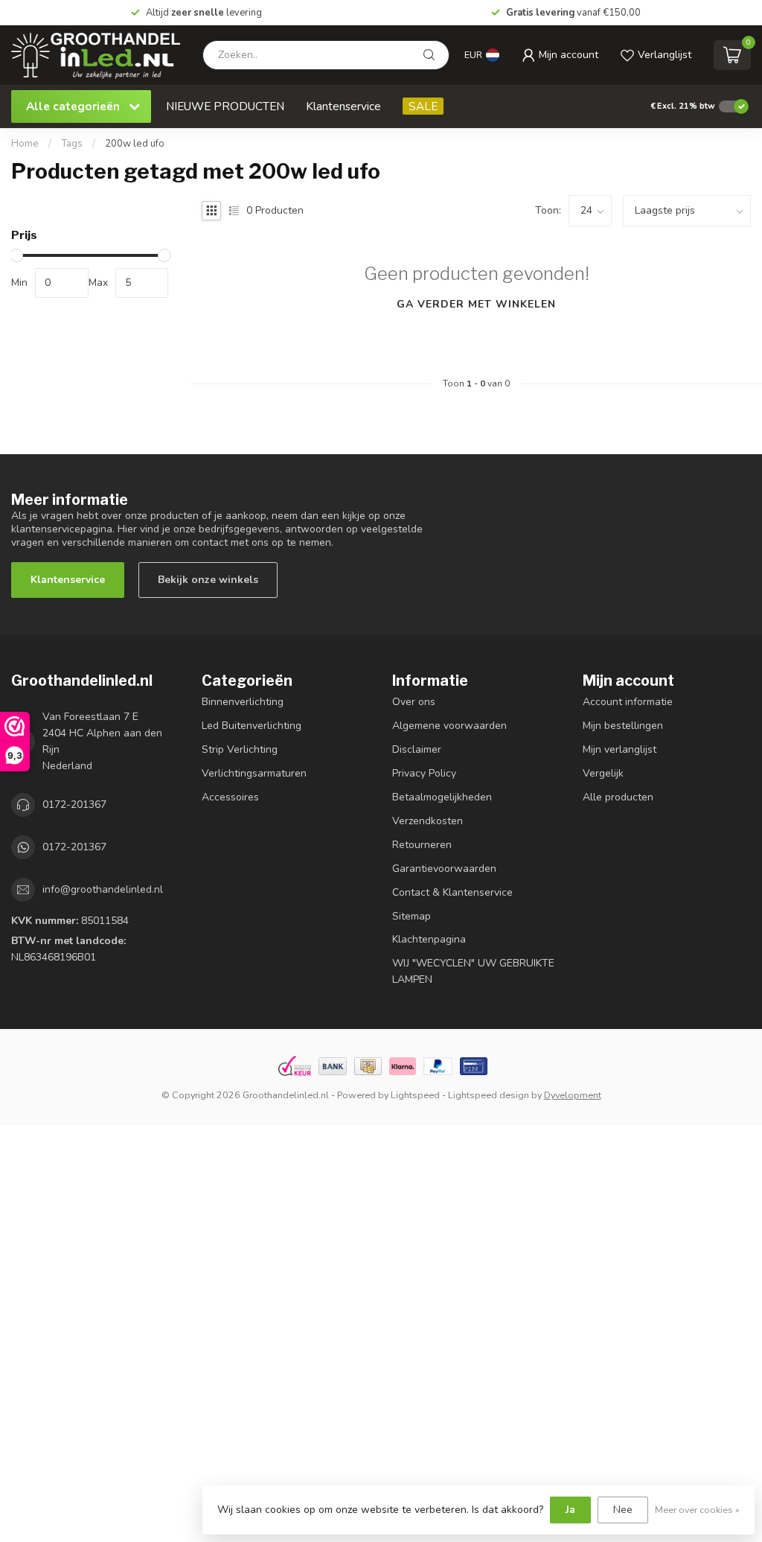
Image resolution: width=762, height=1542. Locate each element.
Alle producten (618, 797)
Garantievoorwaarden (444, 868)
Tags (72, 143)
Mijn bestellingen (623, 726)
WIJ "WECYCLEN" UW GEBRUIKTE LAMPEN (473, 971)
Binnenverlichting (243, 702)
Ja (570, 1510)
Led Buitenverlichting (251, 726)
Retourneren (422, 845)
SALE (423, 106)
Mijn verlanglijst (619, 749)
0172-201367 (74, 804)
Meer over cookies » (697, 1509)
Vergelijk (603, 773)
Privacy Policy (424, 773)
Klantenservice (343, 106)
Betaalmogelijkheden (442, 797)
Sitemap (411, 916)
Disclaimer (416, 749)
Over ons (413, 702)
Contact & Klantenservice (452, 892)
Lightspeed (415, 1095)
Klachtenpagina (429, 939)
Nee (623, 1510)
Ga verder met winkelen (476, 304)
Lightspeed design (488, 1095)
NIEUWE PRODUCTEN (225, 106)
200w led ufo (134, 143)
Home (25, 143)
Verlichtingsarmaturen (254, 773)
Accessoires (230, 797)
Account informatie (628, 702)
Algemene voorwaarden (449, 726)
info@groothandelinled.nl (102, 889)
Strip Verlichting (240, 749)
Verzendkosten (427, 821)
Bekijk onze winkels (208, 580)
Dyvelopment (572, 1095)
